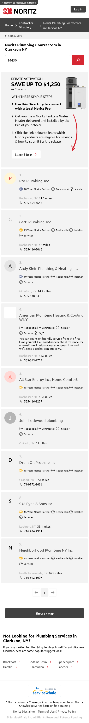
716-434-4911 (32, 531)
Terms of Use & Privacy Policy (57, 711)
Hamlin (8, 667)
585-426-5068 (32, 249)
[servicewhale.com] (45, 691)
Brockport (10, 662)
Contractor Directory (26, 25)
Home (9, 25)
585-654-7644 (32, 203)
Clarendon (37, 667)
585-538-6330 (32, 296)
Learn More (24, 154)
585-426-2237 (32, 401)
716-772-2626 (32, 484)
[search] (78, 60)
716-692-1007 (32, 577)
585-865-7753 (32, 360)
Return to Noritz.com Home (19, 2)
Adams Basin (38, 662)
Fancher (63, 667)
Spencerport (66, 662)
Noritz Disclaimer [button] (24, 711)
